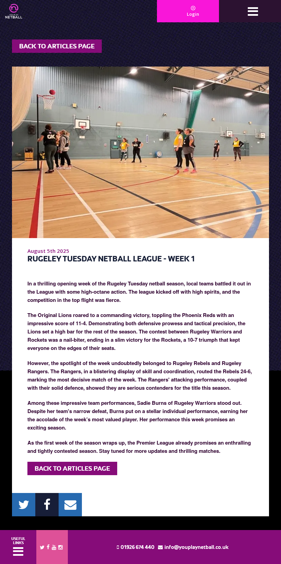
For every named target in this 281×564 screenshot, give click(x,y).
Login (193, 14)
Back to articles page (57, 46)
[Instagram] (60, 546)
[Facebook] (48, 546)
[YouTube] (54, 546)
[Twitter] (42, 546)
